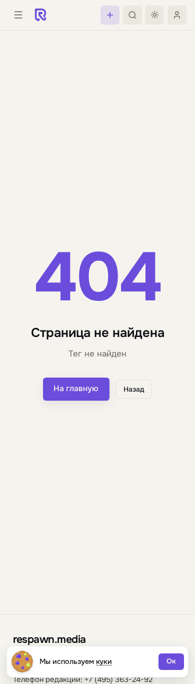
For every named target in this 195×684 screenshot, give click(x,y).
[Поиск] (132, 15)
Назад (134, 389)
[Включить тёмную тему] (154, 15)
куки (104, 661)
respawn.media (49, 639)
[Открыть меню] (18, 15)
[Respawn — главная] (40, 15)
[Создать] (110, 15)
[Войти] (177, 15)
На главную (76, 389)
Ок (171, 661)
